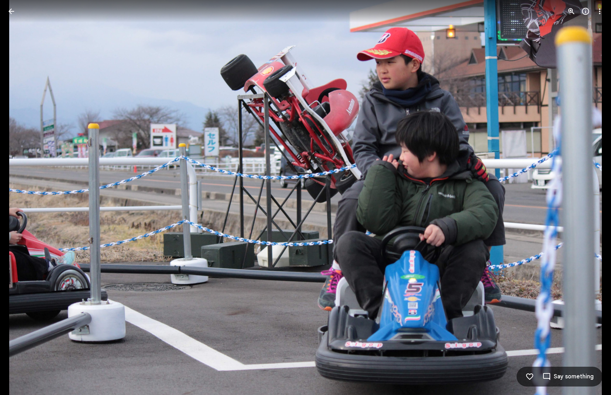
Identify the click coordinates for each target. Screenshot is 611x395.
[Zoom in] (571, 11)
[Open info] (585, 11)
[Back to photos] (11, 11)
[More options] (600, 11)
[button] (20, 198)
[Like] (529, 376)
